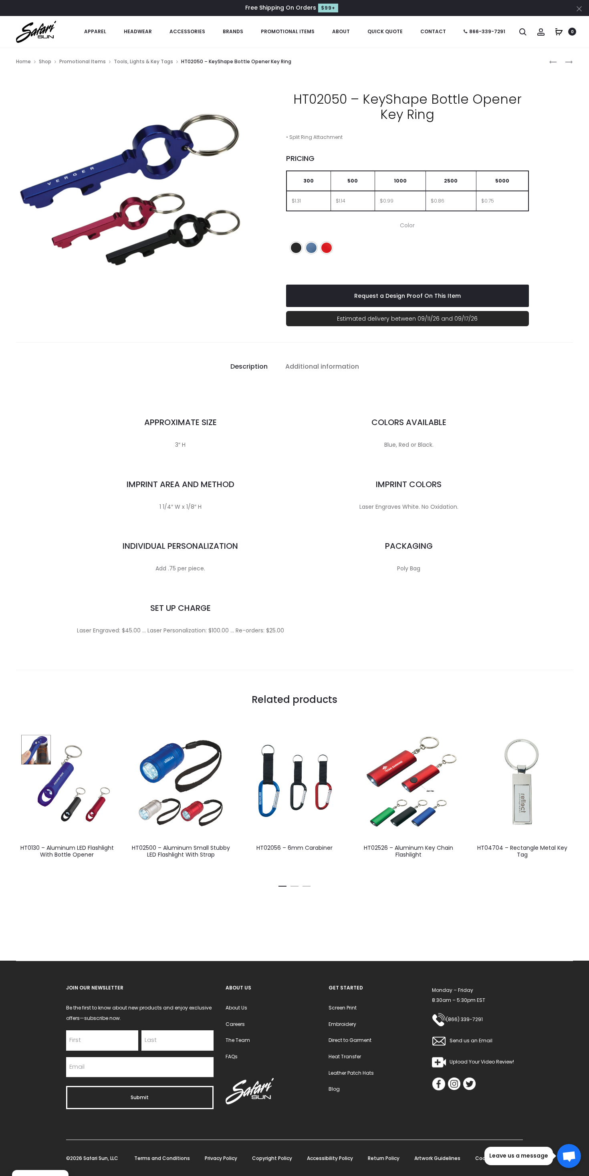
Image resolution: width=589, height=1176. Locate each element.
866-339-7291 (487, 31)
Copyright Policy (272, 1158)
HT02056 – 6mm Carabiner (294, 848)
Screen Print (343, 1007)
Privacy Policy (221, 1158)
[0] (559, 31)
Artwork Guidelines (437, 1158)
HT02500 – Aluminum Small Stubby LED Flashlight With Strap (181, 851)
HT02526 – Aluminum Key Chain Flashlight (408, 851)
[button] (296, 248)
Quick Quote (385, 31)
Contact (433, 31)
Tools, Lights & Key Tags (143, 61)
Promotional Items (288, 31)
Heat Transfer (345, 1056)
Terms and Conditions (162, 1158)
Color (407, 225)
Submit (140, 1097)
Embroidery (342, 1024)
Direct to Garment (350, 1040)
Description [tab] (249, 366)
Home (23, 61)
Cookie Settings (495, 1158)
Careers (235, 1024)
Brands (233, 31)
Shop (45, 61)
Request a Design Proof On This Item (407, 296)
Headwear (138, 31)
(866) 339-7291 (464, 1019)
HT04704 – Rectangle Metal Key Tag (522, 851)
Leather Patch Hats (351, 1073)
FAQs (232, 1056)
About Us (236, 1007)
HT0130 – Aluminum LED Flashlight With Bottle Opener (67, 851)
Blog (334, 1089)
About (341, 31)
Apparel (95, 31)
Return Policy (383, 1158)
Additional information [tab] (322, 366)
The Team (238, 1040)
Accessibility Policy (330, 1158)
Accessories (187, 31)
